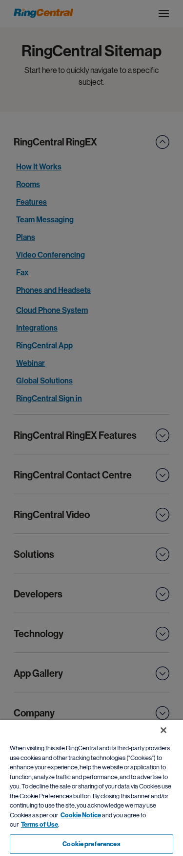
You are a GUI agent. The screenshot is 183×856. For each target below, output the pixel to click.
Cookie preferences (91, 844)
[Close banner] (163, 730)
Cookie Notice (81, 815)
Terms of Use (39, 824)
